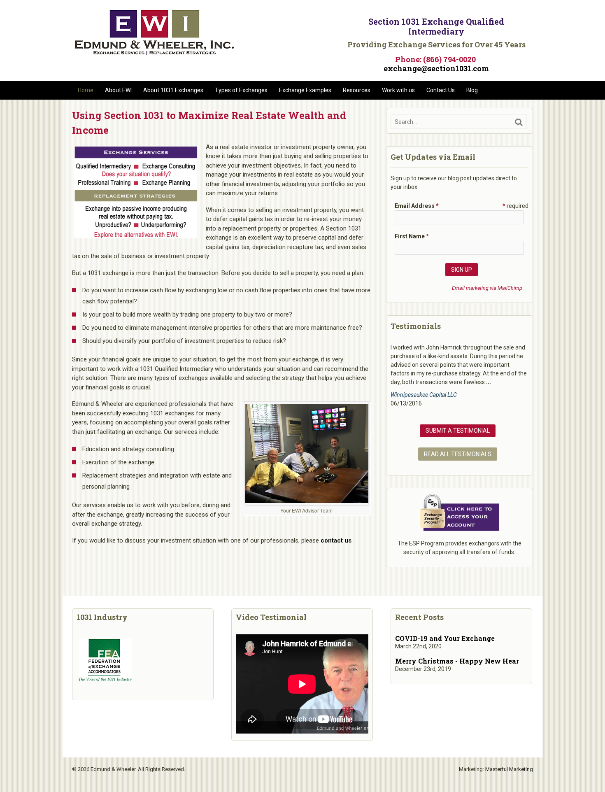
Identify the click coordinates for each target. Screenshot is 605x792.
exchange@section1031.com (436, 68)
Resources (356, 90)
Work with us (398, 90)
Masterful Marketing (509, 769)
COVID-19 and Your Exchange (445, 638)
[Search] (518, 122)
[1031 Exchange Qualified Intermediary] (154, 52)
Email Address (417, 206)
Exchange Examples (305, 90)
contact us (336, 540)
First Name (412, 236)
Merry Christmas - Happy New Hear (457, 661)
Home (85, 90)
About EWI (118, 90)
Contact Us (440, 90)
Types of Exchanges (241, 90)
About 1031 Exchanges (173, 90)
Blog (472, 90)
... (488, 382)
